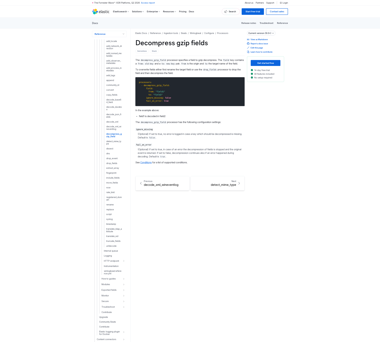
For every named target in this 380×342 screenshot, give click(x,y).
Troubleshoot (266, 22)
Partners (260, 3)
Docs (191, 11)
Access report (148, 2)
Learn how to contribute (261, 51)
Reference (282, 22)
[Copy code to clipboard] (240, 82)
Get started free (265, 62)
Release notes (248, 22)
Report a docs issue (259, 43)
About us (249, 3)
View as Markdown (259, 39)
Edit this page (257, 47)
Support (270, 3)
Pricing (182, 11)
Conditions (146, 162)
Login (285, 3)
